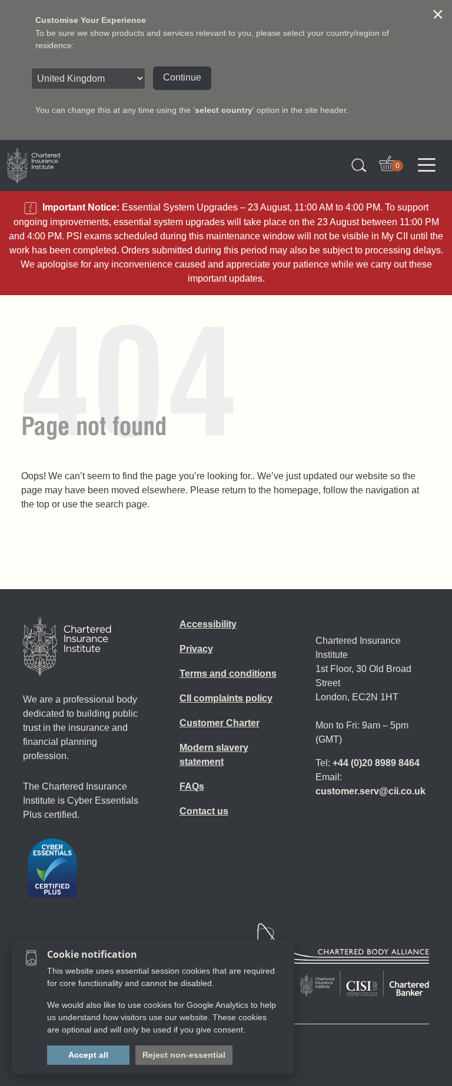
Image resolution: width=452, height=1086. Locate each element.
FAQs (192, 786)
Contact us (204, 811)
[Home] (67, 646)
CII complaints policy (226, 698)
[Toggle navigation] (427, 165)
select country (223, 110)
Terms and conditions (228, 674)
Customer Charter (220, 723)
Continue (182, 77)
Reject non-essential (183, 1055)
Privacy (196, 649)
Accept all (88, 1055)
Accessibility (208, 624)
